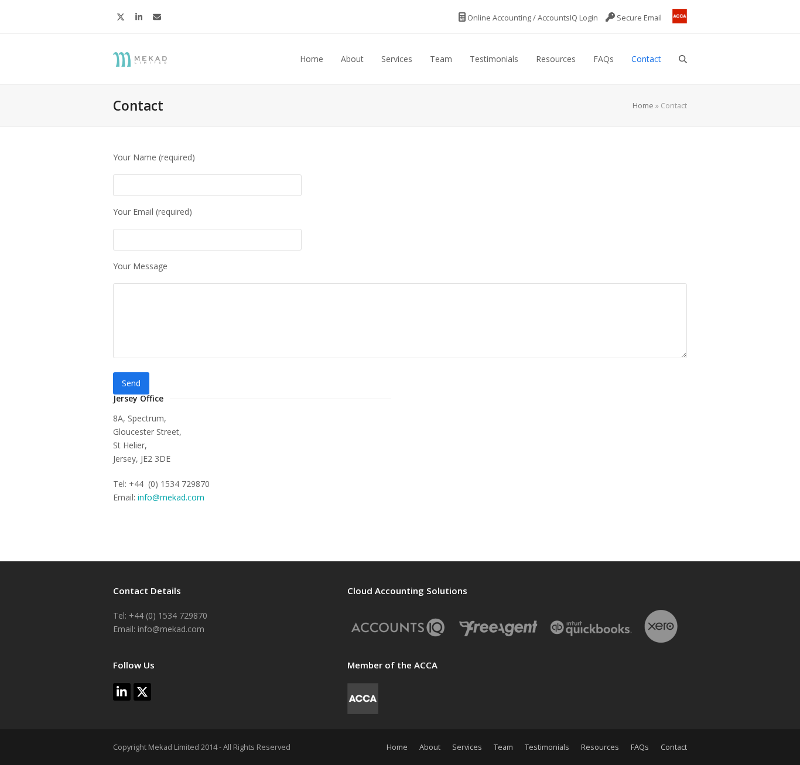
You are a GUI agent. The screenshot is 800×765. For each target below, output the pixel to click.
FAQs (640, 747)
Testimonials (547, 747)
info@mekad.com (171, 497)
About (429, 747)
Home (643, 105)
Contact (674, 747)
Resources (600, 747)
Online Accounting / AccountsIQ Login (532, 17)
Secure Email (639, 17)
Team (503, 747)
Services (467, 747)
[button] (683, 59)
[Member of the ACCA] (675, 17)
